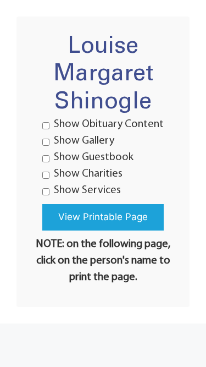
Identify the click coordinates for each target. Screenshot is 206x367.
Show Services (87, 190)
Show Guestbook (93, 157)
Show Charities (88, 173)
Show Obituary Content (109, 124)
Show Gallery (84, 140)
